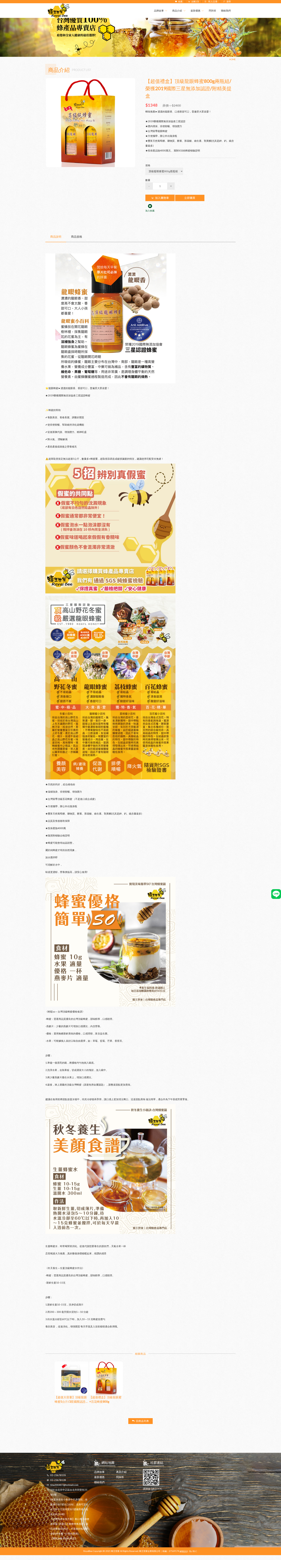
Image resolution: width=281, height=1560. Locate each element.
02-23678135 (58, 1475)
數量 (147, 180)
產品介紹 (121, 1471)
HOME (232, 59)
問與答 (120, 1477)
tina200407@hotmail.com (64, 1484)
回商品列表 (142, 1421)
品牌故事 (99, 1471)
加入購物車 (162, 198)
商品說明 (55, 236)
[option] (90, 122)
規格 (147, 165)
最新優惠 (99, 1477)
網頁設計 (184, 1551)
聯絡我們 (99, 1482)
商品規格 (76, 236)
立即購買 (189, 198)
